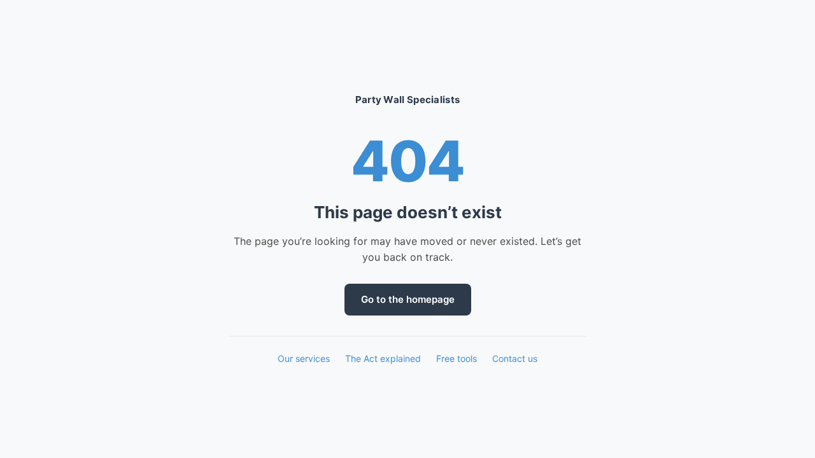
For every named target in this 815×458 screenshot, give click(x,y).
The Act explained (383, 358)
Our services (304, 358)
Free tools (456, 358)
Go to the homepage (408, 299)
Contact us (514, 358)
